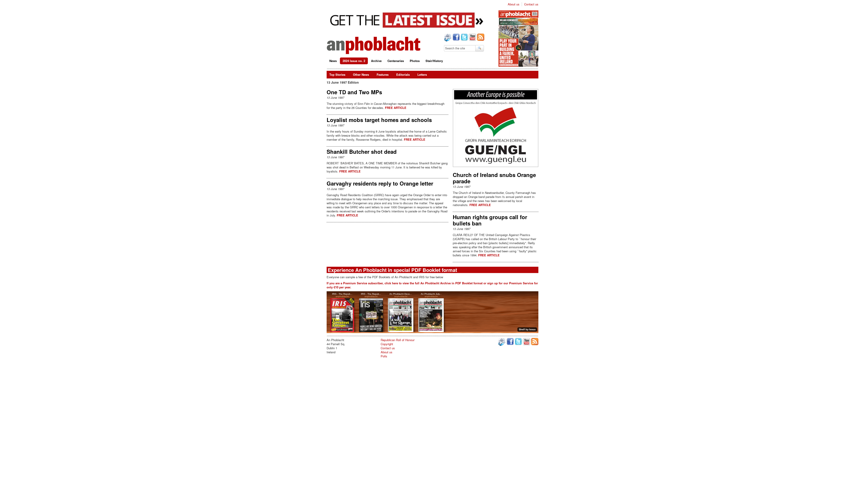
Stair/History (434, 61)
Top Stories (337, 74)
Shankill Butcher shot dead (362, 151)
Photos (415, 61)
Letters (422, 74)
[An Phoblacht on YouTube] (472, 38)
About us (513, 4)
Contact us (531, 4)
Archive (376, 61)
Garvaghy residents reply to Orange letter (380, 183)
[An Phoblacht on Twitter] (464, 38)
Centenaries (395, 61)
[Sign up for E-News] (447, 38)
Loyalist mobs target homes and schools (379, 120)
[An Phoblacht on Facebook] (456, 38)
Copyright (387, 344)
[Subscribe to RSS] (480, 38)
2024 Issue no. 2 (354, 61)
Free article (395, 108)
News (333, 61)
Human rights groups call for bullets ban (490, 220)
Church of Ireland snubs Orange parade (494, 178)
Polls (384, 356)
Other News (361, 74)
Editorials (403, 74)
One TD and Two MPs (354, 92)
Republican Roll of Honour (397, 340)
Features (383, 74)
